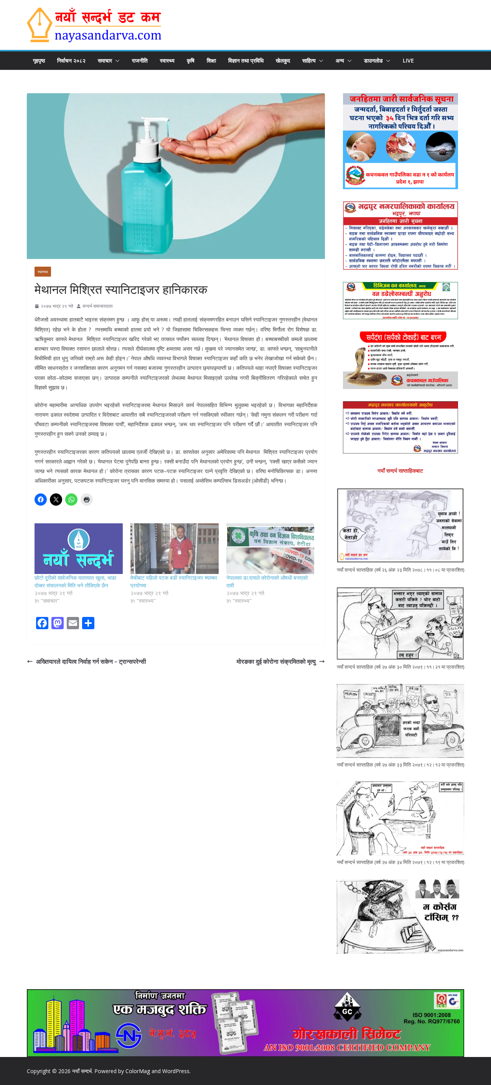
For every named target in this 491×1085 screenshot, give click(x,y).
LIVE (408, 60)
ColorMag (137, 1071)
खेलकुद (283, 60)
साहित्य (309, 60)
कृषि (190, 60)
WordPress (175, 1071)
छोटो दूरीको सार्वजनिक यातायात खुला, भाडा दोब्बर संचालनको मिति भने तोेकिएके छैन (75, 581)
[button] (116, 60)
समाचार (105, 60)
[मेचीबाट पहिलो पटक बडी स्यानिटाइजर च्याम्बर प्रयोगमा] (174, 548)
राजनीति (140, 60)
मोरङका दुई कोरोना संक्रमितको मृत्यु (276, 661)
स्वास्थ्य (167, 60)
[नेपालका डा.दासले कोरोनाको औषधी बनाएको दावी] (270, 548)
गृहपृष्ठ (39, 60)
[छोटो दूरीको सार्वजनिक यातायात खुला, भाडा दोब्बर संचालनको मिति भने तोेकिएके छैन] (79, 548)
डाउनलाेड (373, 60)
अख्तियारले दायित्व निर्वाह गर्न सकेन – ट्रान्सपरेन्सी (91, 661)
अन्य (340, 60)
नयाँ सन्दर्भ (82, 1071)
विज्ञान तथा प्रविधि (246, 60)
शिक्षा (211, 60)
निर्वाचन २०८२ (71, 60)
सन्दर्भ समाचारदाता (97, 306)
